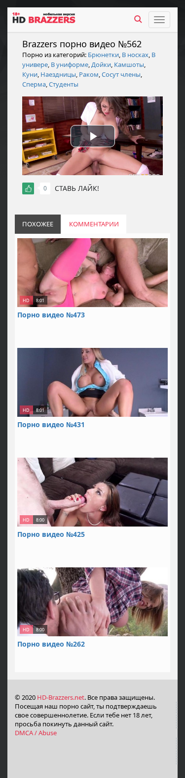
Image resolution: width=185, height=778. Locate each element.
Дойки (101, 64)
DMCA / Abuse (36, 732)
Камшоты (129, 64)
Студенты (63, 84)
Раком (89, 74)
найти (138, 19)
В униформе (69, 64)
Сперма (34, 84)
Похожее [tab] (37, 223)
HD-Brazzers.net (60, 697)
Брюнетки (103, 54)
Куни (29, 74)
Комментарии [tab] (94, 223)
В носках (135, 54)
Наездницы (58, 74)
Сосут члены (121, 74)
